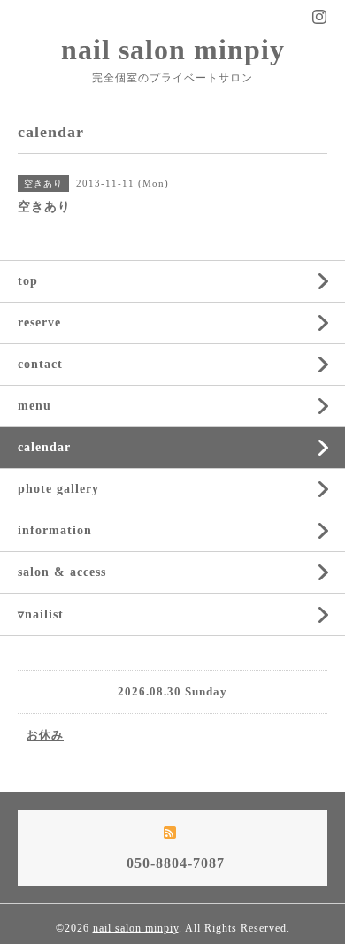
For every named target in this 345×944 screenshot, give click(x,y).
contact (40, 364)
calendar (44, 447)
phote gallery (58, 488)
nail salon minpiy (173, 49)
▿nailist (41, 614)
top (28, 281)
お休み (45, 734)
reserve (39, 322)
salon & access (62, 572)
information (55, 530)
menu (34, 405)
